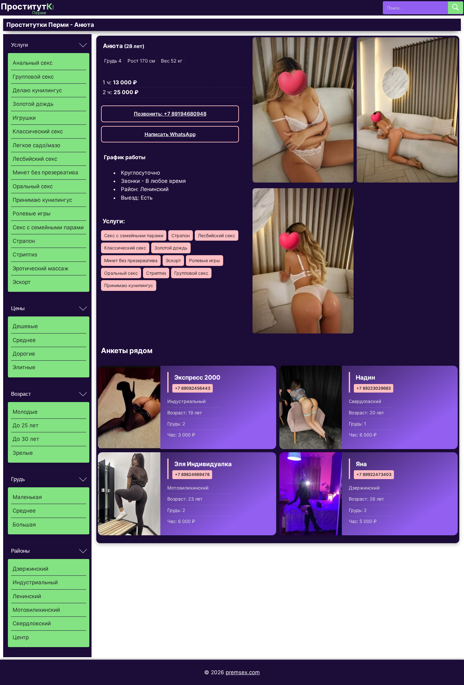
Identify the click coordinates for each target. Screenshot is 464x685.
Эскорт (22, 282)
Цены (18, 308)
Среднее (24, 340)
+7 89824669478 (192, 474)
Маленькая (27, 497)
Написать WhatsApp (170, 134)
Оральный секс (33, 186)
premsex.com (243, 672)
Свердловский (32, 623)
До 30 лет (26, 439)
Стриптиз (25, 254)
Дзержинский (30, 569)
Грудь (18, 479)
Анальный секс (32, 63)
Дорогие (24, 354)
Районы (20, 551)
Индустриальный (35, 582)
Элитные (24, 367)
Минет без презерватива (45, 172)
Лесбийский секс (35, 159)
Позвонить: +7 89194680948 (170, 114)
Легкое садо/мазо (36, 145)
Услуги (19, 45)
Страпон (24, 241)
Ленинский (27, 596)
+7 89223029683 (373, 388)
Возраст (21, 394)
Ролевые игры (32, 213)
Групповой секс (33, 77)
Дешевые (25, 326)
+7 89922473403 (373, 474)
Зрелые (23, 453)
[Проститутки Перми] (32, 8)
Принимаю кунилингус (42, 200)
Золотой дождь (33, 104)
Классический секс (38, 131)
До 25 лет (26, 425)
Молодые (25, 412)
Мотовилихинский (36, 610)
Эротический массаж (40, 268)
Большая (24, 524)
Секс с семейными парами (48, 227)
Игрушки (24, 118)
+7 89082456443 (192, 388)
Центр (21, 637)
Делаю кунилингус (37, 90)
